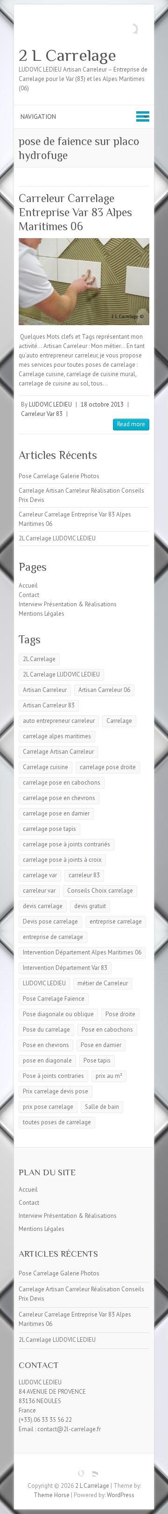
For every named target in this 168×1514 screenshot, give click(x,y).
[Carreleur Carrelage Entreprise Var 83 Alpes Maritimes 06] (84, 281)
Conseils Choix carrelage (100, 891)
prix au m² (109, 1076)
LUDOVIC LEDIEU (50, 404)
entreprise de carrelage (53, 937)
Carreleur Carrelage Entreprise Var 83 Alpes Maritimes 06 (75, 212)
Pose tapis (97, 1060)
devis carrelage (43, 906)
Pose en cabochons (107, 1030)
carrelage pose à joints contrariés (66, 844)
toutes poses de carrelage (57, 1122)
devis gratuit (90, 906)
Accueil (28, 586)
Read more (131, 424)
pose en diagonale (47, 1060)
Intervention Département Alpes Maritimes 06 (82, 952)
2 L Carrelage (67, 55)
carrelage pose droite (108, 767)
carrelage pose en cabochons (61, 782)
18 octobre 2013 (102, 404)
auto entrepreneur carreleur (59, 721)
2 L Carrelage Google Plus (77, 1470)
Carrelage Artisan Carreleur (58, 752)
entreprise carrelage (116, 921)
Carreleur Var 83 (42, 414)
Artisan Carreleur (45, 690)
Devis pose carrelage (50, 921)
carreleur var (39, 891)
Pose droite (120, 1014)
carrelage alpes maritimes (57, 736)
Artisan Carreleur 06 (104, 690)
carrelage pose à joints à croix (62, 860)
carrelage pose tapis (49, 829)
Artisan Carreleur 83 (49, 705)
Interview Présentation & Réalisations (68, 604)
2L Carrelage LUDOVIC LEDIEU (57, 538)
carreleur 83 (84, 875)
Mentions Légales (41, 614)
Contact (29, 595)
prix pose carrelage (48, 1107)
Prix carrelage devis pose (55, 1091)
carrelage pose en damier (56, 813)
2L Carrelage (39, 659)
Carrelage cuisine (45, 767)
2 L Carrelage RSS (91, 1470)
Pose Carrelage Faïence (53, 999)
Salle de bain (102, 1107)
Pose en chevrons (46, 1045)
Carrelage (119, 721)
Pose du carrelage (46, 1030)
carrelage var (40, 875)
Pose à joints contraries (53, 1076)
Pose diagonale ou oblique (58, 1014)
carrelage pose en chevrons (59, 798)
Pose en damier (101, 1045)
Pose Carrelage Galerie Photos (59, 476)
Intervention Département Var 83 (65, 968)
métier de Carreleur (102, 983)
